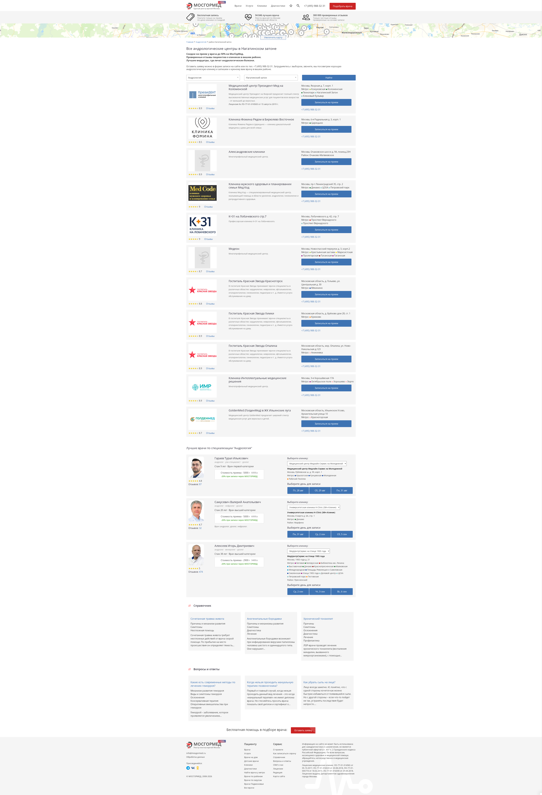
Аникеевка (317, 352)
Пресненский (300, 580)
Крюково (316, 316)
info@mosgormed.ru (196, 753)
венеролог (230, 549)
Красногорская (319, 417)
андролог (219, 462)
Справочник (279, 757)
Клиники (248, 765)
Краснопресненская (323, 566)
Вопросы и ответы (282, 761)
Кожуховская (318, 89)
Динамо (315, 187)
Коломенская (334, 89)
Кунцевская (316, 475)
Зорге (350, 381)
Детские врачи (251, 761)
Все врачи (249, 787)
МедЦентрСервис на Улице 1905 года (306, 556)
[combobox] (213, 77)
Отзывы (210, 108)
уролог (245, 462)
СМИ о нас (278, 765)
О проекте (278, 749)
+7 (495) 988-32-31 (314, 5)
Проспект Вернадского (323, 219)
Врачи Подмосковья (254, 784)
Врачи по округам (253, 780)
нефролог (230, 505)
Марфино (299, 522)
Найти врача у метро (254, 772)
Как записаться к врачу (284, 753)
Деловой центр (328, 573)
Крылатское (302, 475)
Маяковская (341, 566)
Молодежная (329, 475)
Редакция (277, 772)
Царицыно (317, 122)
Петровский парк (339, 187)
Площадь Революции (317, 569)
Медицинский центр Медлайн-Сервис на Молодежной (314, 468)
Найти (328, 77)
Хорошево (339, 381)
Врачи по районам (253, 776)
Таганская (326, 255)
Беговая (300, 563)
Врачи (247, 749)
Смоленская (294, 573)
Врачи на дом (251, 757)
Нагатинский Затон (327, 92)
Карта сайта (279, 776)
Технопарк (308, 92)
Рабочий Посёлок (297, 478)
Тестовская (313, 576)
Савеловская (335, 569)
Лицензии (278, 768)
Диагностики (278, 5)
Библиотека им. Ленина (332, 563)
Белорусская (312, 563)
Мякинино (317, 287)
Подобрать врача (342, 6)
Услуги (247, 753)
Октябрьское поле (321, 381)
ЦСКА (325, 187)
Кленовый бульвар (313, 95)
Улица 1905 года (310, 573)
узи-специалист (233, 462)
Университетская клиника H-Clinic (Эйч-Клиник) (311, 512)
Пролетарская (310, 255)
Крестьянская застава (323, 252)
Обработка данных (195, 757)
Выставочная (295, 566)
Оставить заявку (303, 730)
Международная (296, 569)
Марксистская (345, 252)
